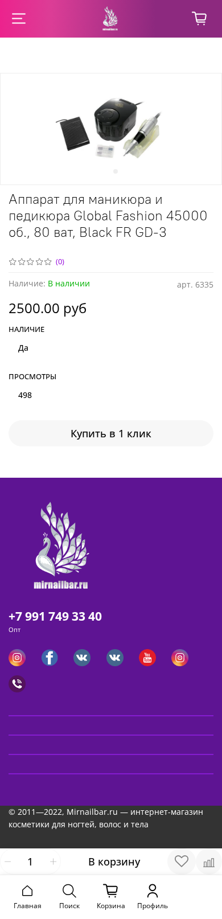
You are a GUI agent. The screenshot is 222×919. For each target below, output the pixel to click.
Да (23, 347)
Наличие (26, 329)
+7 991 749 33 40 (55, 616)
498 (25, 394)
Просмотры (32, 376)
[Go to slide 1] (106, 171)
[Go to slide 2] (115, 171)
